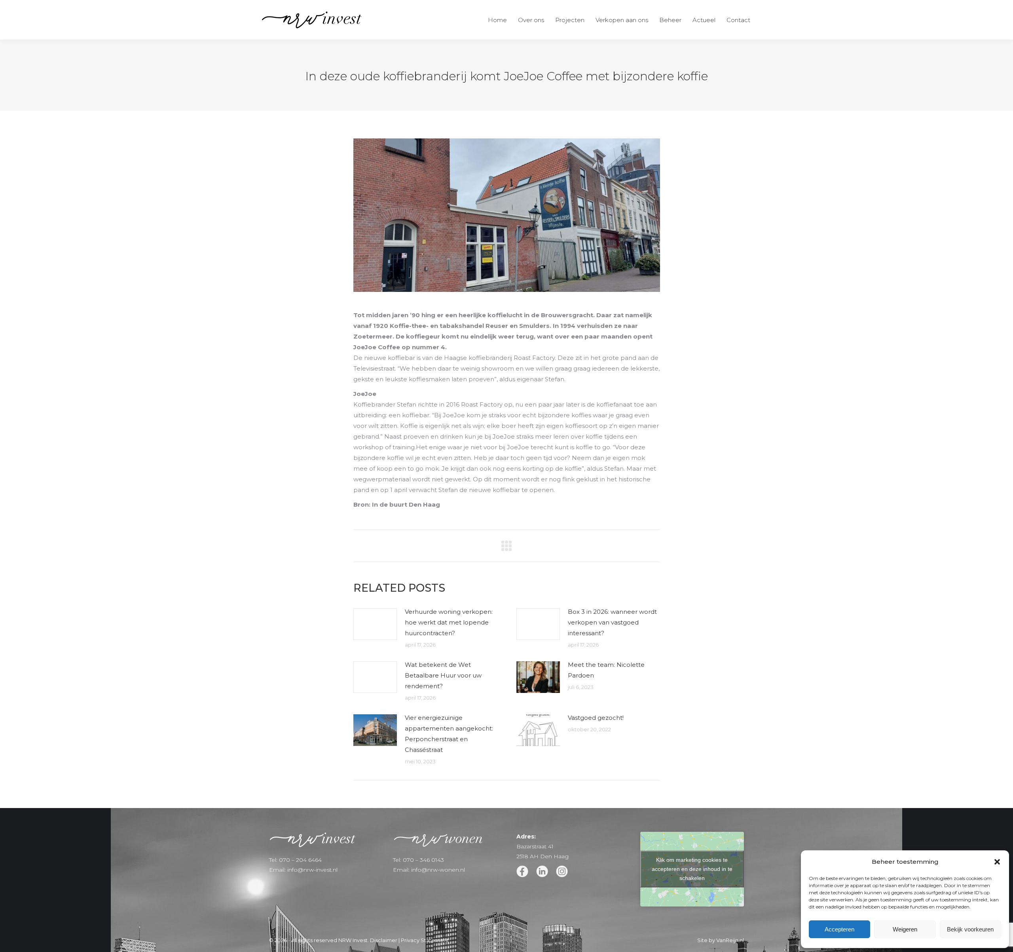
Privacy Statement (425, 940)
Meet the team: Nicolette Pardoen (606, 670)
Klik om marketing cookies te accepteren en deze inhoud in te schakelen (692, 869)
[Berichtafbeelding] (375, 624)
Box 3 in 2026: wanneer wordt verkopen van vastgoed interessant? (612, 622)
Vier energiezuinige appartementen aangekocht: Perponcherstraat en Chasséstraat (449, 733)
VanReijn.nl (730, 940)
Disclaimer (383, 940)
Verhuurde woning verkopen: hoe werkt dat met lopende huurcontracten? (449, 622)
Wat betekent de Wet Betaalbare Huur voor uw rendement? (443, 675)
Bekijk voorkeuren (970, 929)
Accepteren (839, 929)
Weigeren (905, 929)
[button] (997, 862)
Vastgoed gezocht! (596, 717)
